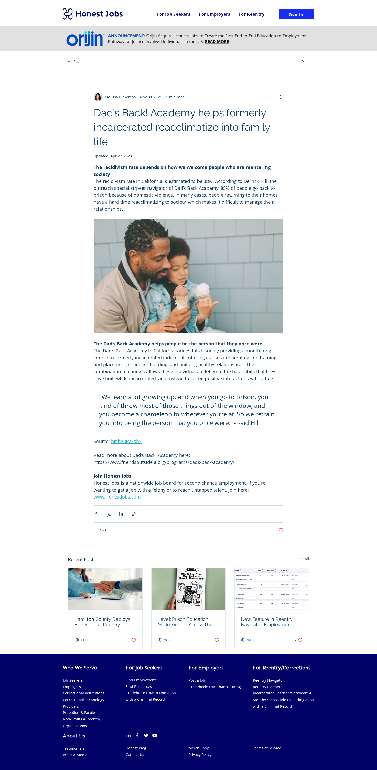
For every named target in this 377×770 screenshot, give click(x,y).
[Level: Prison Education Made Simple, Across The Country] (189, 589)
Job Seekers (73, 680)
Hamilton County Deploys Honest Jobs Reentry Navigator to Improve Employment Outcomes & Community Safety (102, 621)
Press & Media (75, 754)
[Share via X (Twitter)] (108, 514)
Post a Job (196, 680)
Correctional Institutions (83, 693)
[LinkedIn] (128, 735)
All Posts (75, 61)
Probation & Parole (79, 712)
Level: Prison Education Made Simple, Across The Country (185, 621)
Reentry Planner (267, 686)
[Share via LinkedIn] (121, 514)
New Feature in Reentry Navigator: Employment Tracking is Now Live (267, 621)
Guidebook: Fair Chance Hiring (214, 686)
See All (303, 558)
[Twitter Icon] (146, 735)
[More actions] (280, 97)
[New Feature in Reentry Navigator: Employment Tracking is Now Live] (272, 589)
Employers (72, 686)
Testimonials (73, 748)
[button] (302, 62)
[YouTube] (154, 735)
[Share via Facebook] (96, 514)
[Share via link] (133, 514)
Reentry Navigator (268, 680)
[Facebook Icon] (137, 735)
